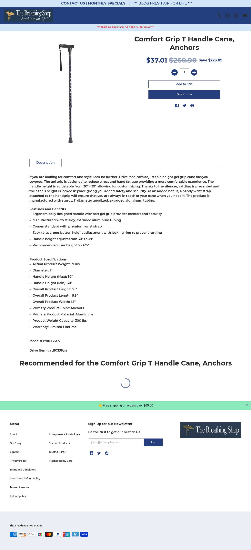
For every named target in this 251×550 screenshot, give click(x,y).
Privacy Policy (18, 460)
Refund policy (18, 496)
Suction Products (59, 443)
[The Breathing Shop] (28, 15)
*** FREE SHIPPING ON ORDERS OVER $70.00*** (125, 27)
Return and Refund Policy (25, 478)
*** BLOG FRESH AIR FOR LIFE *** (162, 3)
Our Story (15, 443)
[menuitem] (219, 15)
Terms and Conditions (23, 469)
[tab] (45, 163)
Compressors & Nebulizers (64, 434)
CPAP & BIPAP (57, 451)
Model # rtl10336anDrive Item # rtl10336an (124, 263)
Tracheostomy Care (60, 460)
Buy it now (184, 94)
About (13, 434)
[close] (246, 405)
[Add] (194, 72)
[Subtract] (174, 72)
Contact (14, 451)
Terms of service (19, 487)
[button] (219, 15)
